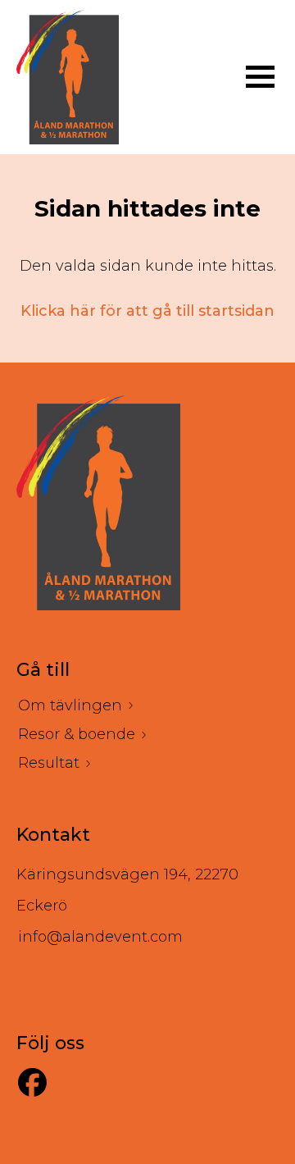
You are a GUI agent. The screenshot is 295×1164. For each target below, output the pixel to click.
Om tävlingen (70, 705)
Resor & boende (76, 734)
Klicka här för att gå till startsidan (147, 311)
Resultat (48, 763)
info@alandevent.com (100, 937)
